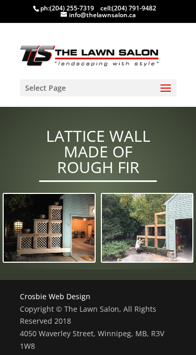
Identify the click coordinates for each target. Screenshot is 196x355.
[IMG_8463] (147, 228)
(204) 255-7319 (72, 8)
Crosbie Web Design (55, 296)
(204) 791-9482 (134, 8)
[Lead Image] (49, 228)
